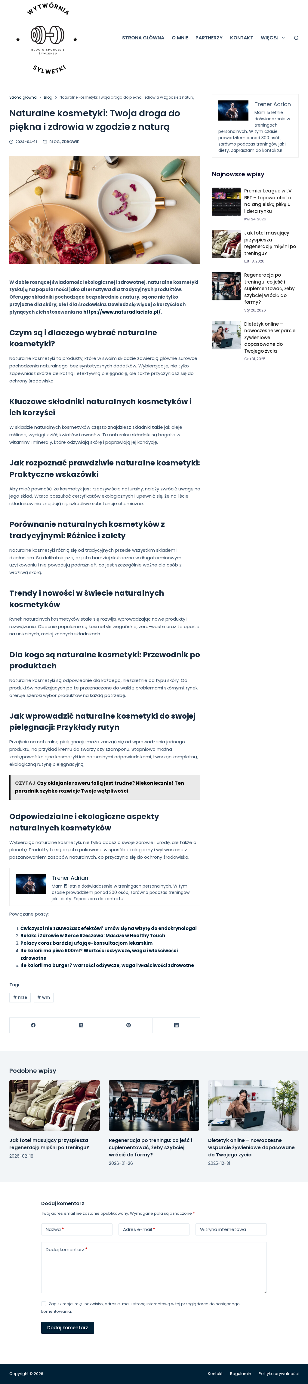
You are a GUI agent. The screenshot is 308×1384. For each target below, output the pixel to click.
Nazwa (55, 1229)
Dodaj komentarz (67, 1249)
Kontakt (241, 37)
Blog (54, 141)
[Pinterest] (129, 1025)
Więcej (270, 37)
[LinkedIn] (176, 1025)
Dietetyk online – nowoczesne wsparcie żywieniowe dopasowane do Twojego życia (269, 337)
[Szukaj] (296, 38)
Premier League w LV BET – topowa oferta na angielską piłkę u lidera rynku (267, 201)
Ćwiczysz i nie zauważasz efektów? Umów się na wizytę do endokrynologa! (108, 928)
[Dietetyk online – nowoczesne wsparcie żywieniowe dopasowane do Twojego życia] (253, 1105)
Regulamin (240, 1373)
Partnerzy (209, 37)
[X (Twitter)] (81, 1025)
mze (20, 997)
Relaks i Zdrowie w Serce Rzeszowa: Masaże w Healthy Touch (92, 935)
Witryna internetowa (223, 1229)
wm (43, 997)
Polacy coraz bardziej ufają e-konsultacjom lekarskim (86, 943)
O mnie (180, 37)
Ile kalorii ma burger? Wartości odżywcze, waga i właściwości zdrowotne (107, 965)
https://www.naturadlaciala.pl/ (122, 312)
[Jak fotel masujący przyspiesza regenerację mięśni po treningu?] (54, 1105)
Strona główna (143, 37)
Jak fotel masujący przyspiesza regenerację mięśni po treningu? (270, 243)
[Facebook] (33, 1025)
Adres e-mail (139, 1229)
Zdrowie (70, 141)
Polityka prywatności (279, 1373)
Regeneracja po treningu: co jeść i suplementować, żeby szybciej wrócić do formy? (269, 288)
